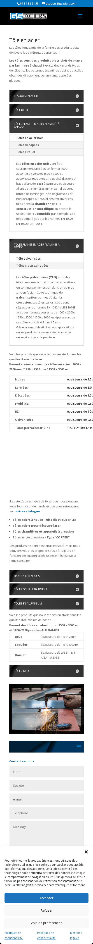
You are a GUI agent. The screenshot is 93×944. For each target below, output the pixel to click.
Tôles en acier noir (29, 138)
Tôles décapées (27, 145)
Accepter (46, 898)
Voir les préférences (46, 922)
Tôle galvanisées (28, 258)
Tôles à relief (25, 152)
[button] (86, 852)
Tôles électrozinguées (32, 265)
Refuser (46, 910)
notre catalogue (27, 511)
